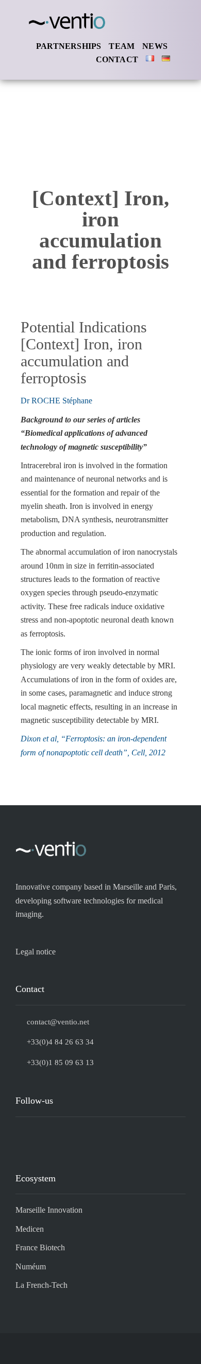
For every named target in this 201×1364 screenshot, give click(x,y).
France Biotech (40, 1247)
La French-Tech (41, 1285)
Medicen (29, 1229)
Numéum (30, 1266)
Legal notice (35, 951)
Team (122, 46)
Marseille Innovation (48, 1210)
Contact (117, 59)
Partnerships (68, 46)
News (154, 46)
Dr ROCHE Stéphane (56, 400)
